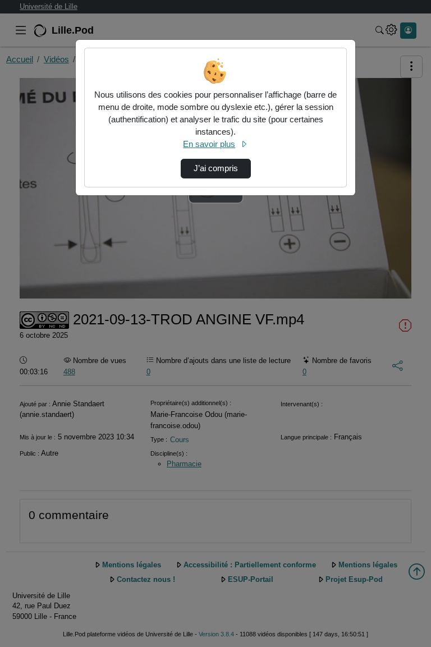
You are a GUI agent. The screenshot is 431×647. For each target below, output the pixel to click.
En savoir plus (209, 144)
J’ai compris (216, 168)
